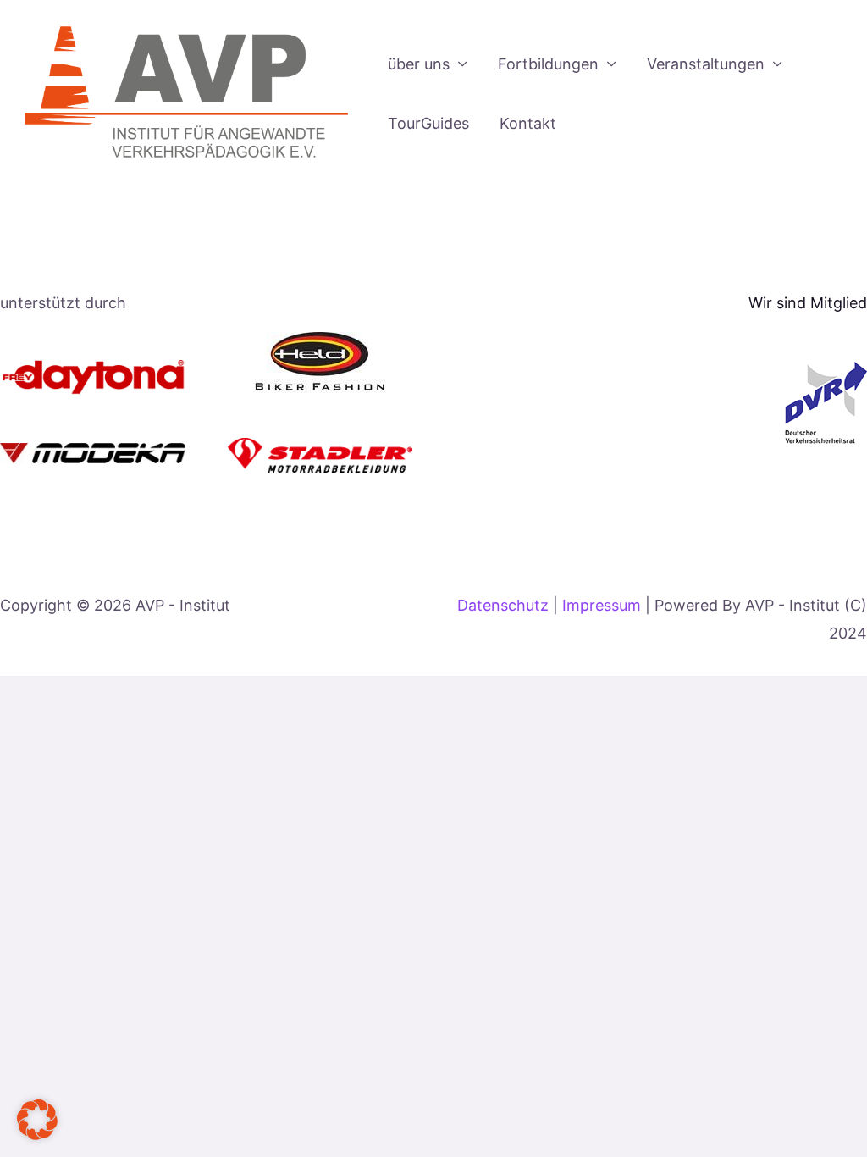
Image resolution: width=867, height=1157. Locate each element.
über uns (419, 64)
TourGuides (428, 123)
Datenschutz (503, 605)
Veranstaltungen (706, 64)
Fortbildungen (548, 64)
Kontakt (528, 123)
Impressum (603, 605)
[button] (37, 1119)
